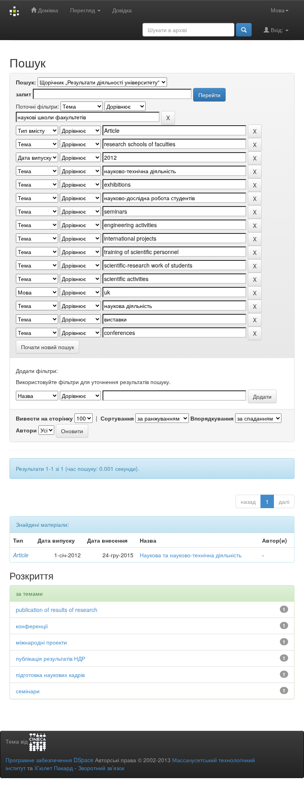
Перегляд (83, 10)
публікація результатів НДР (50, 658)
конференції (32, 626)
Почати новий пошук (47, 347)
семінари (28, 691)
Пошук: (26, 82)
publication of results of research (56, 610)
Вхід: (277, 30)
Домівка (47, 10)
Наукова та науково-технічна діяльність (190, 555)
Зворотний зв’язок (101, 768)
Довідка (122, 10)
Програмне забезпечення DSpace (49, 760)
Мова (278, 10)
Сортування (117, 418)
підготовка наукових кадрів (50, 675)
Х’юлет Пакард (53, 768)
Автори (26, 430)
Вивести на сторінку (44, 418)
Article (20, 555)
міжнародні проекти (41, 642)
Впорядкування (212, 418)
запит (23, 94)
